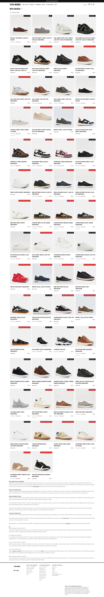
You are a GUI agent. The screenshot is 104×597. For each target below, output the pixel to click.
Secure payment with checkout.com (56, 575)
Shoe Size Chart (42, 574)
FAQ (40, 580)
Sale (55, 4)
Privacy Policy (29, 571)
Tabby (53, 568)
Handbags (38, 4)
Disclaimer (28, 572)
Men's (43, 4)
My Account (41, 568)
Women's (32, 4)
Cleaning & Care (42, 575)
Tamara (53, 569)
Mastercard (54, 572)
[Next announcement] (95, 1)
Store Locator (29, 569)
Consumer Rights (30, 568)
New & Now (25, 4)
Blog (27, 574)
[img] (91, 4)
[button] (25, 4)
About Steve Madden (30, 566)
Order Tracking (42, 572)
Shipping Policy (42, 569)
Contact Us (41, 578)
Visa (53, 571)
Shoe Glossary (42, 577)
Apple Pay (54, 566)
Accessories (49, 4)
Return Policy (42, 571)
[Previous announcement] (8, 1)
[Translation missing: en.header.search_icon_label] (91, 4)
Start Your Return (43, 566)
